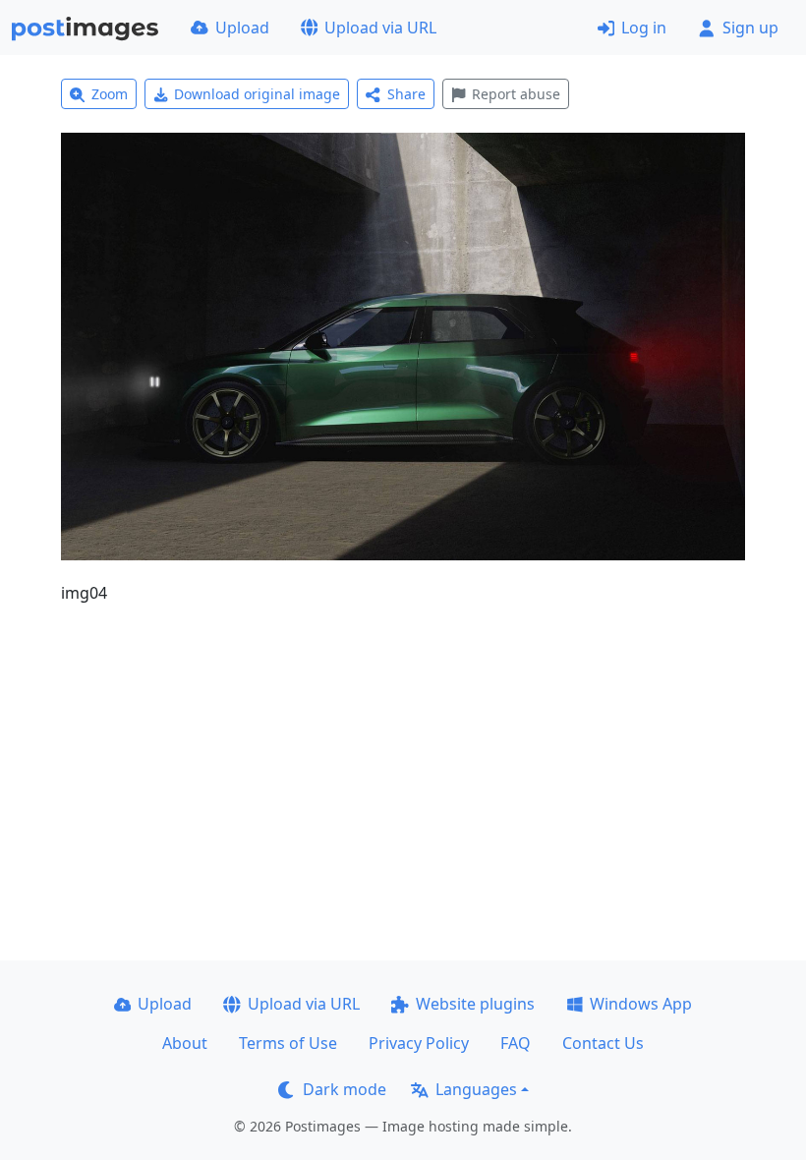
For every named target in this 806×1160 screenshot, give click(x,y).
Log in (643, 27)
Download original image (257, 94)
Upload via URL (380, 27)
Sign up (750, 27)
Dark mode (344, 1089)
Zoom (109, 94)
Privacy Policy (419, 1043)
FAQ (515, 1043)
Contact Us (603, 1043)
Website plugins (475, 1004)
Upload (242, 27)
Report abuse (516, 94)
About (184, 1043)
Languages (476, 1089)
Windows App (641, 1004)
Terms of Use (288, 1043)
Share (406, 94)
